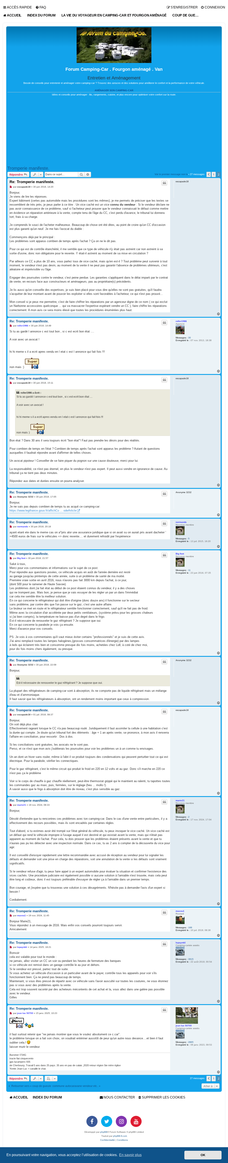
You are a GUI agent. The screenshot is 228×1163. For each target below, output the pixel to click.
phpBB (103, 1132)
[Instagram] (121, 1121)
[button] (208, 174)
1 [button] (213, 174)
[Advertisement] (114, 131)
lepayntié (181, 942)
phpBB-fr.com (120, 1136)
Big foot (180, 553)
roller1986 (181, 321)
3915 (190, 959)
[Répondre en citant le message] (164, 183)
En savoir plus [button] (130, 1155)
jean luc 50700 (184, 1025)
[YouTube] (136, 1121)
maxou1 (180, 911)
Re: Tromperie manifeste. (32, 182)
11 (189, 570)
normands (181, 522)
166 (190, 927)
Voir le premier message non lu (171, 174)
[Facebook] (92, 1121)
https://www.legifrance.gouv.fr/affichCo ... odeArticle (43, 510)
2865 (190, 1042)
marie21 (180, 800)
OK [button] (203, 1155)
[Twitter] (106, 1121)
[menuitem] (41, 7)
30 (189, 337)
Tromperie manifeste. (28, 168)
